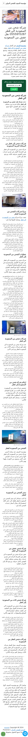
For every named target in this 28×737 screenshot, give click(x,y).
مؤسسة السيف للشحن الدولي (16, 3)
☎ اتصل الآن (14, 85)
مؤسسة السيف (21, 46)
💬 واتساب (14, 89)
